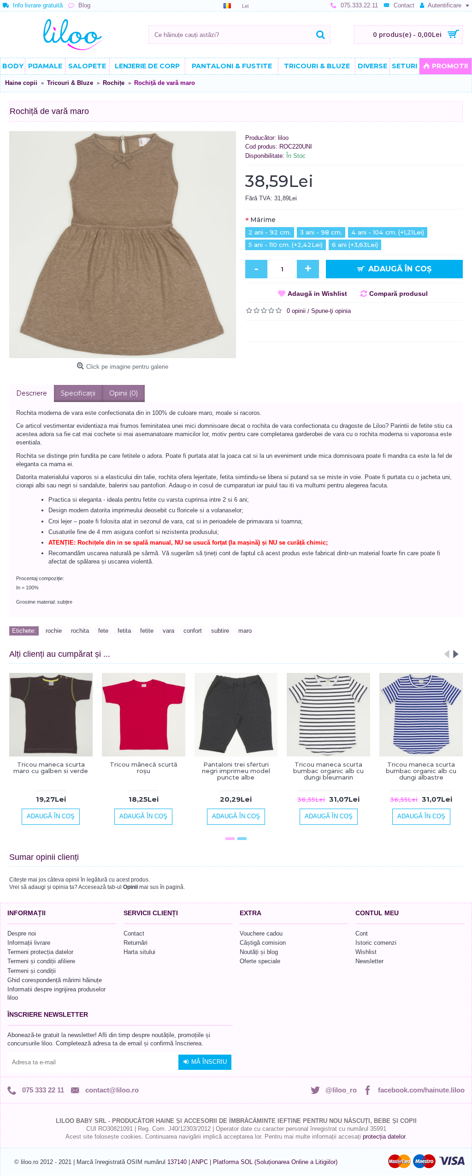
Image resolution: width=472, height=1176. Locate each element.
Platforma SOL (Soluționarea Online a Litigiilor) (275, 1161)
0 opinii (296, 310)
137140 (177, 1161)
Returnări (136, 942)
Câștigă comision (263, 942)
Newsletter (369, 961)
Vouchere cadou (261, 933)
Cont (361, 933)
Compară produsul (398, 293)
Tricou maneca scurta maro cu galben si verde (50, 767)
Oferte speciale (260, 961)
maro (245, 630)
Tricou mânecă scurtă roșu (143, 767)
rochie (54, 630)
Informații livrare (28, 942)
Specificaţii (78, 393)
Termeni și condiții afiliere (41, 961)
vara (168, 630)
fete (103, 630)
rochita (80, 630)
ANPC (199, 1161)
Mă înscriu (209, 1061)
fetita (124, 630)
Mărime (263, 220)
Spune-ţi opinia (331, 310)
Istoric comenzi (375, 942)
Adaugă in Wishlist (317, 293)
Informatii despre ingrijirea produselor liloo (56, 993)
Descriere (31, 393)
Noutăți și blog (259, 951)
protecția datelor (384, 1136)
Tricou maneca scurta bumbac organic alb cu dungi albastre (421, 771)
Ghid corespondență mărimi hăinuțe (54, 980)
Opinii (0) (123, 393)
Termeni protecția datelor (40, 951)
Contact (134, 933)
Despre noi (21, 933)
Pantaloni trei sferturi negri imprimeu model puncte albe (236, 771)
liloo (283, 137)
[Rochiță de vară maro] (122, 244)
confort (192, 630)
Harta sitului (139, 951)
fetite (146, 630)
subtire (220, 630)
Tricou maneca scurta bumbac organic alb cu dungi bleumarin (328, 771)
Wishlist (366, 951)
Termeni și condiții (31, 970)
